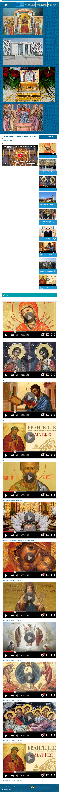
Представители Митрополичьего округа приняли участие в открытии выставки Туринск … (47, 205)
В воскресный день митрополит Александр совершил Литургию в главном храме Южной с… (48, 271)
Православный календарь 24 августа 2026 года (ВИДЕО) (48, 255)
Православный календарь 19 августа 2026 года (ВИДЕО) (13, 660)
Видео (11, 140)
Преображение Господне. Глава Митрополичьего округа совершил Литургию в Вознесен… (19, 540)
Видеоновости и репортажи (14, 295)
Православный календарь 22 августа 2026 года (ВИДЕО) (13, 500)
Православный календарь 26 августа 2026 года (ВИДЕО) (48, 156)
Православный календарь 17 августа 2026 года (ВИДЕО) (13, 740)
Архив (55, 1)
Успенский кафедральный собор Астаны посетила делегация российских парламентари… (47, 173)
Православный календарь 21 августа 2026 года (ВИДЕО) (13, 580)
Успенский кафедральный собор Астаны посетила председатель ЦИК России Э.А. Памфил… (47, 222)
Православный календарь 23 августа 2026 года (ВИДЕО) (48, 288)
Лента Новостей (48, 136)
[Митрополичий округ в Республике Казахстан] (12, 4)
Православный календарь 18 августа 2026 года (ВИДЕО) (13, 700)
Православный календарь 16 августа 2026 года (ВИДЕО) (13, 780)
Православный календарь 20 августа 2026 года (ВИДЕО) (13, 620)
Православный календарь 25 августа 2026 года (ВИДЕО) (48, 189)
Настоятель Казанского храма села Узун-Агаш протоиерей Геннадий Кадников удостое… (48, 239)
